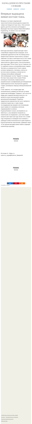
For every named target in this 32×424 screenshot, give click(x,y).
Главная (9, 9)
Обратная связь (4, 421)
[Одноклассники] (22, 183)
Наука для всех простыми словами (16, 4)
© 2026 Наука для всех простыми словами (9, 415)
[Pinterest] (16, 183)
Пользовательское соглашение (12, 417)
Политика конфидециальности (7, 419)
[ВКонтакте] (10, 183)
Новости (16, 9)
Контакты (3, 417)
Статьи (22, 9)
